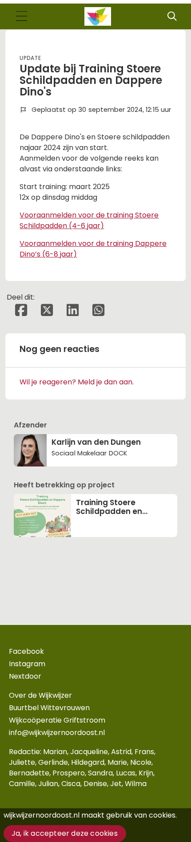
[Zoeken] (171, 16)
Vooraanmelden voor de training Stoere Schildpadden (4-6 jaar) (89, 220)
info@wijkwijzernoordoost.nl (57, 732)
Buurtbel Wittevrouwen (49, 708)
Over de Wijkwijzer (40, 695)
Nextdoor (25, 676)
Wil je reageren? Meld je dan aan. (77, 382)
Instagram (27, 664)
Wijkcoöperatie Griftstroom (57, 720)
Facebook (26, 651)
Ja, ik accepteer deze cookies (65, 833)
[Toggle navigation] (21, 16)
